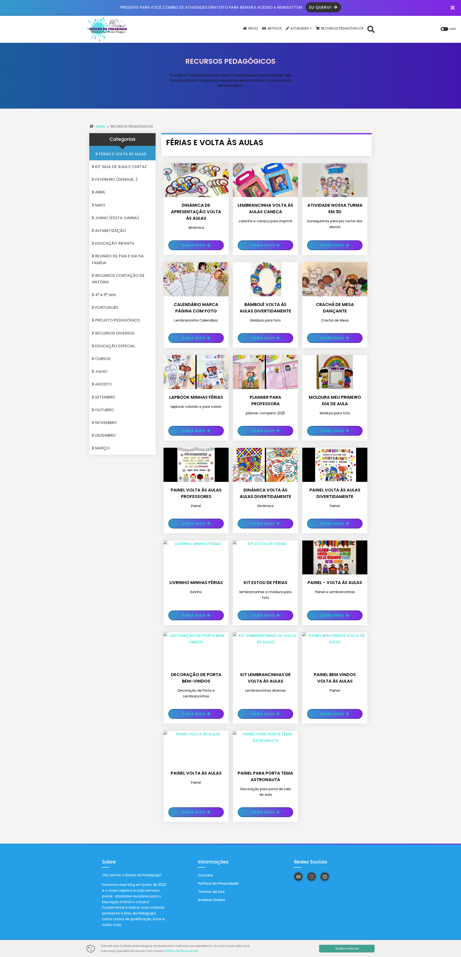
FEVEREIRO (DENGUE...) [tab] (116, 179)
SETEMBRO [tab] (104, 397)
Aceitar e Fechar (347, 948)
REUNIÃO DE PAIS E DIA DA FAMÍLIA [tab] (118, 259)
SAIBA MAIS (194, 245)
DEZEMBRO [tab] (105, 435)
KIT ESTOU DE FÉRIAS (265, 582)
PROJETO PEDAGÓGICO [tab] (117, 320)
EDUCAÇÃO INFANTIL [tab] (114, 243)
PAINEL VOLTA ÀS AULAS (196, 773)
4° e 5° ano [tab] (105, 295)
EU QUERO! (321, 7)
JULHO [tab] (100, 371)
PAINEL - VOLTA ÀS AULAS (335, 582)
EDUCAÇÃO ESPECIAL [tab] (114, 346)
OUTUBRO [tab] (104, 410)
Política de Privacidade (218, 883)
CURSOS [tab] (102, 358)
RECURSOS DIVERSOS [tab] (114, 333)
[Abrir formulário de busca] (371, 29)
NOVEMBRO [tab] (105, 422)
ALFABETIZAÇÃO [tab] (110, 230)
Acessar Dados (211, 899)
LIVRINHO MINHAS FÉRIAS (196, 582)
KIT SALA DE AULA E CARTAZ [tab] (120, 166)
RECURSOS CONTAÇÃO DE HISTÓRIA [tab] (118, 279)
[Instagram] (311, 876)
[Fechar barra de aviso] (453, 7)
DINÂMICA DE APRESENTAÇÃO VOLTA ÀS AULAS (196, 211)
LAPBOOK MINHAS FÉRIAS (196, 397)
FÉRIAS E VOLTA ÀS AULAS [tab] (122, 154)
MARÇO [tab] (102, 448)
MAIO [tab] (99, 205)
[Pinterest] (325, 876)
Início (100, 126)
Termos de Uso (211, 891)
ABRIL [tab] (99, 192)
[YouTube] (298, 876)
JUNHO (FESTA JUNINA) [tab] (116, 218)
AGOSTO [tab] (103, 384)
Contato (205, 875)
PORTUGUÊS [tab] (106, 307)
